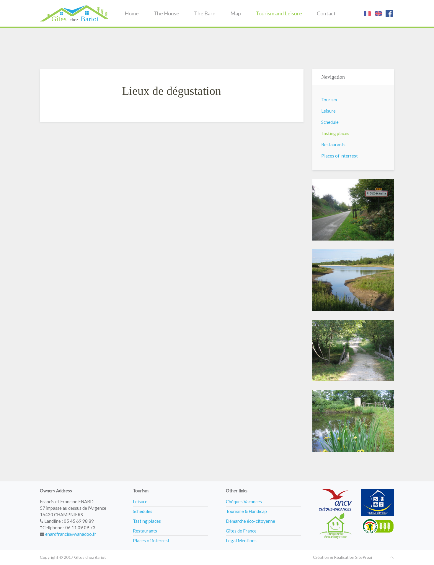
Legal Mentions (241, 540)
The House (166, 13)
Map (235, 13)
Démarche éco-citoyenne (250, 521)
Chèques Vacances (244, 501)
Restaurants (333, 144)
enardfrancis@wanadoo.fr (70, 534)
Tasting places (335, 133)
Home (132, 13)
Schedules (142, 511)
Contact (326, 13)
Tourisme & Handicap (246, 511)
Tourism (329, 99)
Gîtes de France (241, 530)
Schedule (330, 122)
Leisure (328, 110)
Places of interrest (339, 155)
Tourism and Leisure (279, 13)
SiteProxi (363, 557)
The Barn (205, 13)
